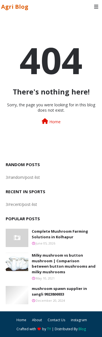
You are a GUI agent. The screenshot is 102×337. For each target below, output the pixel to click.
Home (54, 121)
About (37, 320)
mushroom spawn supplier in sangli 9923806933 (59, 291)
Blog (82, 329)
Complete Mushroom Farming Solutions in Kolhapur (60, 234)
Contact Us (56, 320)
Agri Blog (14, 6)
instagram (79, 320)
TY (49, 329)
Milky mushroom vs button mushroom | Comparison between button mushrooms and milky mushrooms (63, 263)
